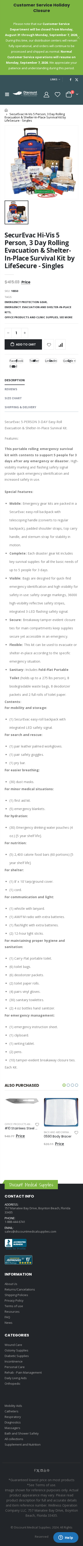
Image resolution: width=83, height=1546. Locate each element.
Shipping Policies (16, 1295)
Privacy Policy (14, 1300)
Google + (69, 361)
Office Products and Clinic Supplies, (32, 317)
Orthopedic (12, 1383)
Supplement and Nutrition (23, 1444)
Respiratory (13, 1417)
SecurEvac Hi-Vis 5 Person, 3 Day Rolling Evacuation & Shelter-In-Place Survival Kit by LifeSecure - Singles (39, 250)
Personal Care (15, 1367)
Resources (12, 1311)
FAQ (7, 1317)
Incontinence (14, 1361)
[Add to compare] (60, 344)
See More (65, 317)
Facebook (16, 361)
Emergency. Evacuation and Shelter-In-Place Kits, (38, 309)
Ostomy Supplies (16, 1350)
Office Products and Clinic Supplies (28, 1124)
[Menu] (7, 94)
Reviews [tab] (11, 389)
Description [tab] (15, 380)
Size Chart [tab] (13, 398)
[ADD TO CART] (31, 1105)
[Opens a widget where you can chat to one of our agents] (65, 1538)
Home (6, 110)
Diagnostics (13, 1422)
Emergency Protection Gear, (26, 302)
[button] (64, 1085)
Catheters (11, 1411)
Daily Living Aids (16, 1378)
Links (53, 79)
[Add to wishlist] (49, 344)
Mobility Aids (13, 1406)
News (8, 1323)
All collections (14, 1439)
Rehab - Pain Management (23, 1372)
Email (13, 366)
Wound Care (13, 1345)
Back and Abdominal (57, 1132)
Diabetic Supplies (17, 1356)
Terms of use (14, 1306)
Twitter (34, 361)
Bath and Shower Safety (22, 1433)
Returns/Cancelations (20, 1289)
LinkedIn (51, 361)
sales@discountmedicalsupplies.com (30, 1231)
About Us (11, 1284)
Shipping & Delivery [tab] (20, 407)
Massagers (12, 1428)
